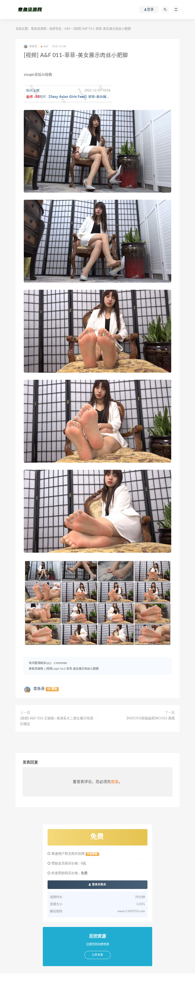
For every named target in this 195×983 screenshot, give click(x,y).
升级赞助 (92, 854)
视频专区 (55, 28)
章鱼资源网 (38, 28)
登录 (114, 782)
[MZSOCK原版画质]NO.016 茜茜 (151, 718)
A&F (67, 28)
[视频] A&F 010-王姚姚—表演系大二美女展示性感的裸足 (56, 721)
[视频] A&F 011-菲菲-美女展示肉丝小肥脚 (72, 668)
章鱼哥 (39, 689)
